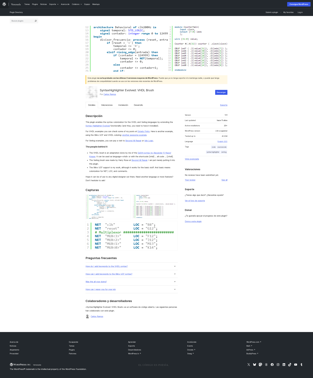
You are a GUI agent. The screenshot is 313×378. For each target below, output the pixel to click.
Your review (190, 180)
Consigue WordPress (299, 4)
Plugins (72, 350)
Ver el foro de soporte (195, 200)
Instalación (123, 105)
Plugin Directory (16, 12)
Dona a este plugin (193, 221)
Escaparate (73, 342)
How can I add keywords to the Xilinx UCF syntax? (109, 274)
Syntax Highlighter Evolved (98, 126)
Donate (191, 350)
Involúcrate (191, 342)
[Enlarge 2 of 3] (174, 197)
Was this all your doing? (96, 282)
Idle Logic (148, 140)
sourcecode (222, 147)
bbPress (250, 350)
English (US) (222, 141)
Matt (249, 346)
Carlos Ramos (110, 94)
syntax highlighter (213, 152)
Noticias (13, 346)
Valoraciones (107, 105)
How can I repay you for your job (101, 289)
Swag (190, 354)
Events (190, 346)
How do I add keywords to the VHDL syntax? (107, 266)
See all (224, 180)
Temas (71, 346)
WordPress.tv (134, 354)
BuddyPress (252, 354)
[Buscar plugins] (35, 20)
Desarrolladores (134, 350)
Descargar (221, 92)
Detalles (91, 105)
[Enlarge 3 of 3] (174, 224)
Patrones (72, 354)
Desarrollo (138, 105)
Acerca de (14, 342)
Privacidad (14, 354)
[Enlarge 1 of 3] (127, 197)
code (214, 147)
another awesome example (134, 135)
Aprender (132, 342)
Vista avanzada (192, 159)
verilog (223, 152)
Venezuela (37, 365)
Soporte (223, 105)
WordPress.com (253, 342)
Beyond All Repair (133, 140)
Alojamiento (14, 350)
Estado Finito (144, 131)
